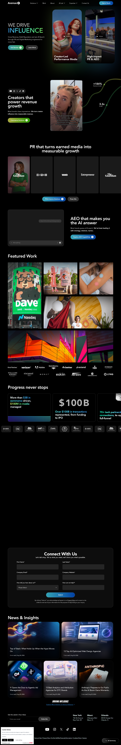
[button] (37, 3)
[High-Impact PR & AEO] (100, 36)
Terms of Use (38, 738)
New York (77, 715)
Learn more (25, 325)
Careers (84, 738)
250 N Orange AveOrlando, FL (107, 719)
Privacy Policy (71, 600)
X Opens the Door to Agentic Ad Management (24, 688)
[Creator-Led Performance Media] (67, 36)
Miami (90, 715)
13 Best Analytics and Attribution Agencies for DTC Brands (59, 688)
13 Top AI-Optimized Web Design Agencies (82, 651)
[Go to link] (14, 3)
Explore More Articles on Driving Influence (59, 704)
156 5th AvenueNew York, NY (78, 719)
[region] (60, 312)
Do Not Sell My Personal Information (61, 738)
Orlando (104, 715)
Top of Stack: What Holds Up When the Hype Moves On (32, 650)
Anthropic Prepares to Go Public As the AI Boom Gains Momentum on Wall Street (95, 688)
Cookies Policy (77, 738)
